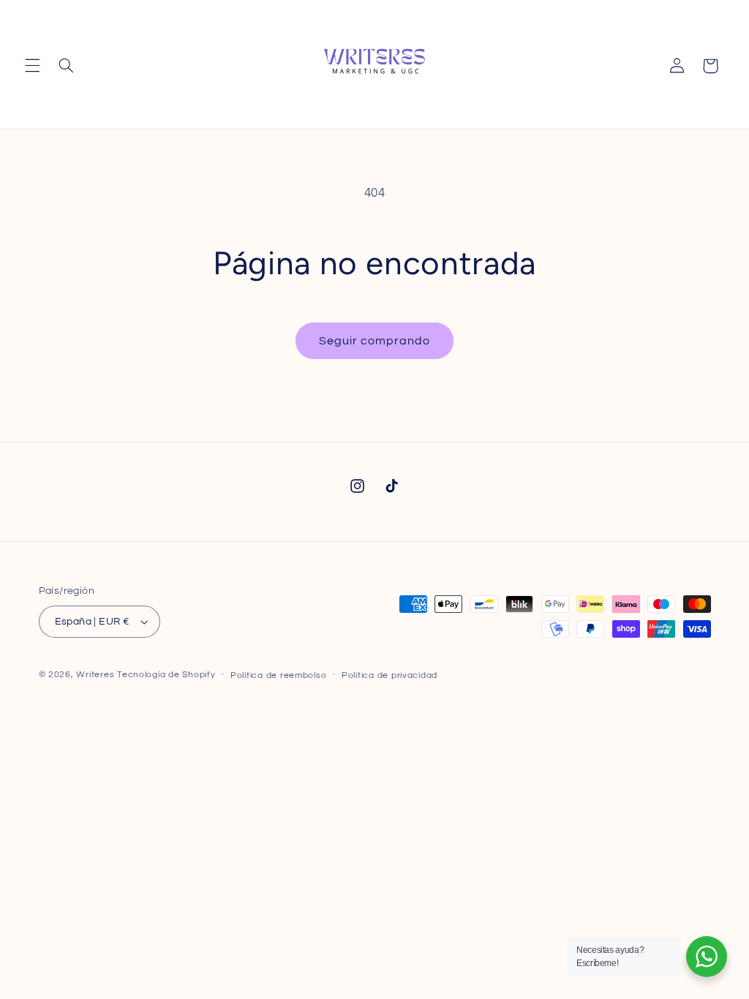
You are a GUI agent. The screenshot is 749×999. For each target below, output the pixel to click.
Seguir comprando (375, 341)
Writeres (95, 675)
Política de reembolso (278, 675)
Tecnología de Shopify (166, 675)
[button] (32, 66)
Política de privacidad (389, 675)
